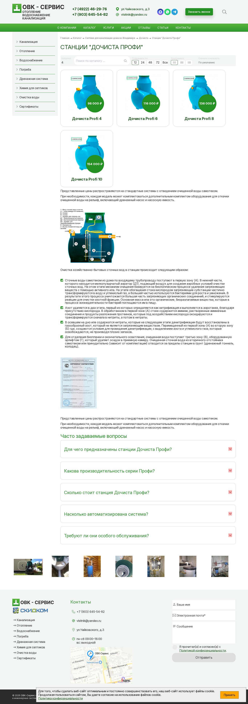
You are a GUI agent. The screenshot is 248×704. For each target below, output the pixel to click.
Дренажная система (33, 79)
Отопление (27, 51)
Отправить (204, 657)
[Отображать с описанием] (181, 62)
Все (165, 62)
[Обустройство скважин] (92, 567)
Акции (126, 27)
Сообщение (185, 626)
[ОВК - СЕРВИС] (38, 12)
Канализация (28, 42)
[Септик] (124, 567)
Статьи (162, 27)
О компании (66, 27)
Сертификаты (28, 106)
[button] (22, 565)
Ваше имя (183, 604)
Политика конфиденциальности (60, 698)
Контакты (183, 27)
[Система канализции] (60, 567)
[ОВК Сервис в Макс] (160, 12)
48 (150, 62)
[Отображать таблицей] (189, 62)
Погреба (25, 69)
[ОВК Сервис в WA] (167, 12)
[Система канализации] (219, 567)
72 (157, 62)
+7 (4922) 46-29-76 (89, 9)
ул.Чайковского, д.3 (135, 9)
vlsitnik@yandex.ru (134, 14)
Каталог (89, 27)
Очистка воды (29, 97)
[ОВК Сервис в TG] (174, 12)
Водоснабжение (30, 60)
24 (143, 62)
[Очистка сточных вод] (187, 567)
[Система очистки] (28, 567)
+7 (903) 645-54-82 (90, 14)
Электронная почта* (191, 615)
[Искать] (125, 61)
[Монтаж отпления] (155, 567)
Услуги (108, 27)
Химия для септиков (33, 88)
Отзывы (144, 27)
